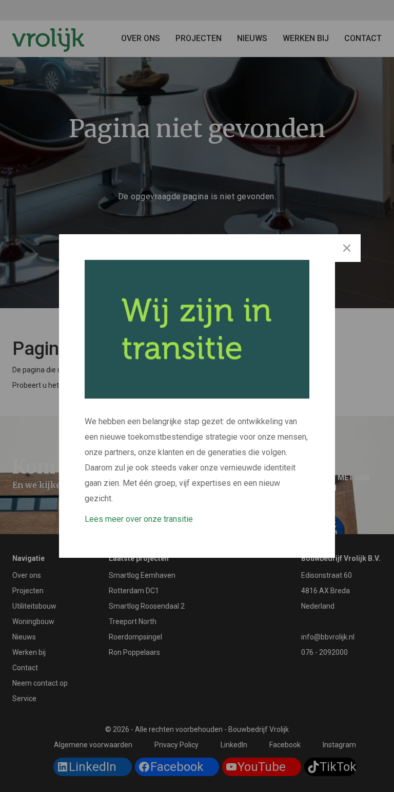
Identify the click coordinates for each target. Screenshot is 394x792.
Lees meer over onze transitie (139, 519)
